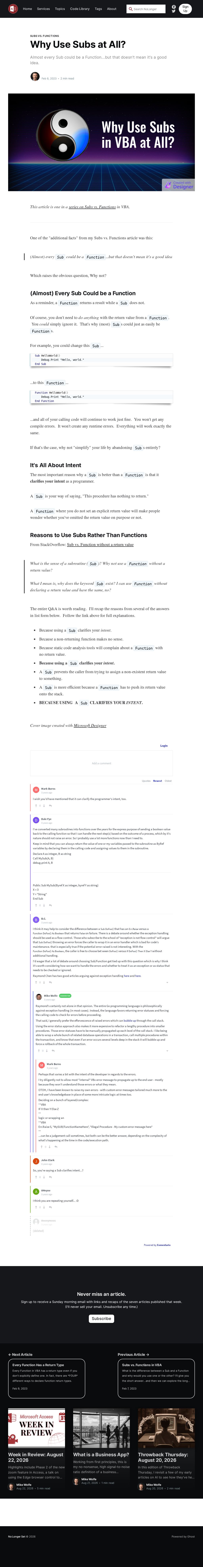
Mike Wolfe (50, 74)
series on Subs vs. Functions (92, 206)
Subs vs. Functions (44, 35)
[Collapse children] (167, 982)
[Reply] (50, 806)
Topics (60, 9)
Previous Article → (133, 1354)
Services (43, 9)
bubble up (130, 1020)
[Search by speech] (160, 9)
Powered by (157, 1245)
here (126, 976)
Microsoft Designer (90, 725)
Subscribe (101, 1318)
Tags (98, 9)
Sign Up (185, 9)
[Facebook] (174, 7)
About (111, 9)
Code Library (80, 9)
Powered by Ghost (183, 1536)
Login (164, 745)
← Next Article (20, 1354)
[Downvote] (44, 806)
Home (27, 9)
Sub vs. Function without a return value (100, 544)
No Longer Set (16, 1536)
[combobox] (146, 9)
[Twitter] (173, 11)
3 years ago (46, 792)
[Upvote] (36, 806)
